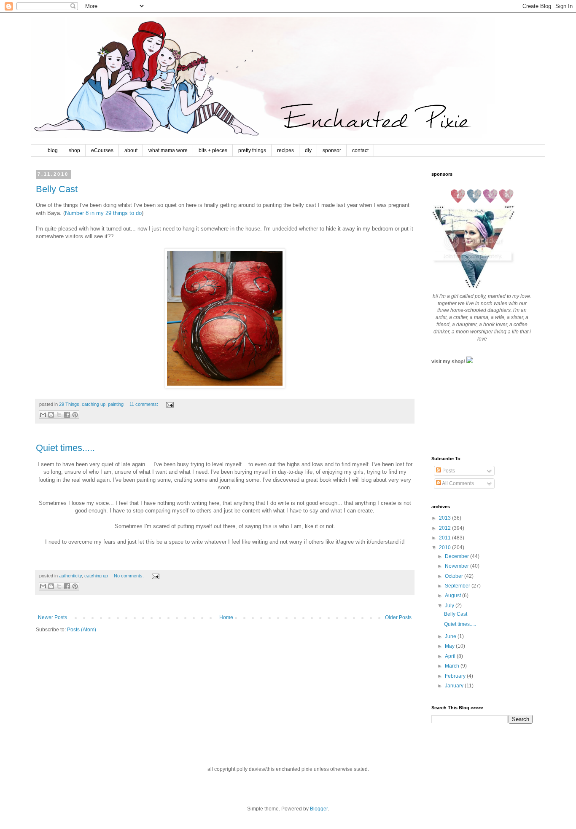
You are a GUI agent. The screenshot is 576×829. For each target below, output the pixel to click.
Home (226, 617)
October (454, 576)
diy (308, 150)
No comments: (129, 575)
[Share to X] (59, 414)
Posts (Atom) (81, 630)
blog (53, 150)
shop (74, 150)
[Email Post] (169, 404)
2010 (445, 547)
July (450, 606)
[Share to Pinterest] (75, 414)
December (457, 556)
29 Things (69, 404)
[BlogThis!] (51, 414)
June (451, 636)
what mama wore (168, 150)
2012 (445, 528)
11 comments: (144, 404)
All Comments (457, 483)
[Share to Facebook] (67, 414)
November (457, 566)
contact (360, 150)
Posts (448, 471)
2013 (445, 518)
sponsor (332, 150)
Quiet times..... (65, 448)
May (450, 646)
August (453, 595)
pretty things (252, 150)
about (130, 150)
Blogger (319, 809)
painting (116, 404)
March (452, 666)
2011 (445, 538)
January (455, 686)
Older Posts (398, 617)
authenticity (70, 575)
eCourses (102, 150)
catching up (93, 404)
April (451, 656)
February (456, 676)
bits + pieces (213, 150)
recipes (285, 150)
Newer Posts (52, 617)
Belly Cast (57, 189)
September (458, 586)
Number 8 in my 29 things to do (103, 213)
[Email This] (43, 414)
